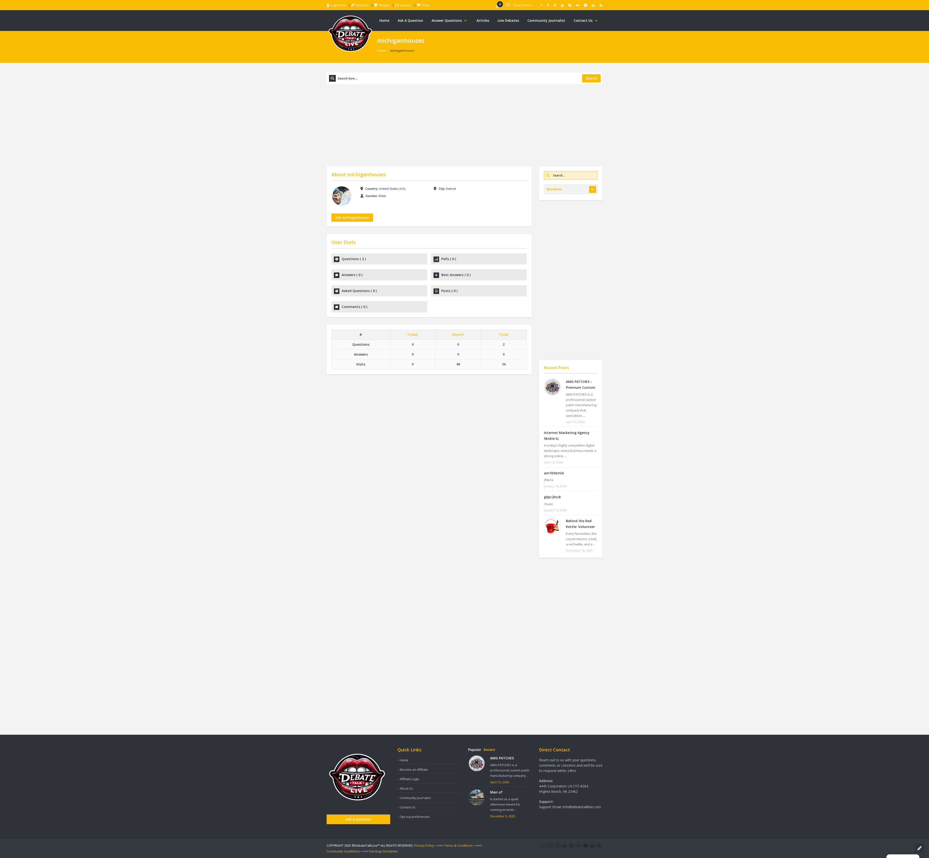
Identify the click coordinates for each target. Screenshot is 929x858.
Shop (425, 5)
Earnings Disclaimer (383, 851)
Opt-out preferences (415, 816)
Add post (362, 5)
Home (384, 20)
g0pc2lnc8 (552, 497)
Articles (483, 20)
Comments (354, 306)
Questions (354, 259)
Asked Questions (359, 290)
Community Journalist (546, 20)
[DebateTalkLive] (350, 33)
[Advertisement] (464, 125)
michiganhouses (366, 174)
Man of (496, 792)
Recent (489, 749)
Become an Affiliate (414, 769)
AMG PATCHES (502, 758)
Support (406, 5)
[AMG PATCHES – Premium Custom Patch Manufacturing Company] (552, 387)
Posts (449, 290)
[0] (497, 6)
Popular (474, 749)
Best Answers (456, 274)
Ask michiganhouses (352, 217)
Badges (384, 5)
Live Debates (508, 20)
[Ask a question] (919, 848)
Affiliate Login (409, 779)
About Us (406, 788)
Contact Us (583, 20)
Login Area (338, 5)
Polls (448, 259)
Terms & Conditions (458, 845)
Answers (352, 274)
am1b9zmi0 (554, 473)
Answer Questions (447, 20)
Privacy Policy (424, 845)
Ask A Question (410, 20)
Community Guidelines (343, 851)
